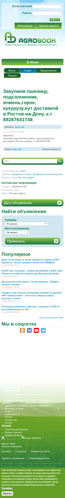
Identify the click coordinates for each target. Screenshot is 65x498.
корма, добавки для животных (20, 356)
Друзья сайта (8, 443)
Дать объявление (18, 203)
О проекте (21, 451)
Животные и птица (14, 408)
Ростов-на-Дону (26, 177)
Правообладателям (39, 458)
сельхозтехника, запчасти (18, 367)
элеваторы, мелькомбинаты (19, 384)
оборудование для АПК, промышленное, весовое (30, 359)
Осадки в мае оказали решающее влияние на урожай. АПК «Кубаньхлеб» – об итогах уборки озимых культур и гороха (32, 295)
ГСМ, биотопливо (14, 353)
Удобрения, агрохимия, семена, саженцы (26, 405)
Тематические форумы (16, 429)
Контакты (6, 451)
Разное (12, 75)
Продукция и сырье (21, 174)
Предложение (48, 70)
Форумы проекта (13, 432)
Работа (8, 417)
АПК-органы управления (17, 348)
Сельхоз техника (13, 397)
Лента (11, 70)
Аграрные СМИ (12, 387)
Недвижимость (12, 414)
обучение (9, 362)
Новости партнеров (12, 446)
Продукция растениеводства (47, 174)
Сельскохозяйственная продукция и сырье (27, 394)
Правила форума (14, 435)
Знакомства (11, 420)
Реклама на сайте (40, 451)
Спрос (28, 70)
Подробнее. (7, 488)
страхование (11, 376)
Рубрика (10, 220)
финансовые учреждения (18, 382)
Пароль (27, 13)
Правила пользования (13, 458)
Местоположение (17, 228)
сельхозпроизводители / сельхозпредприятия (28, 365)
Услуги (8, 411)
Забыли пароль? (49, 26)
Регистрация (25, 26)
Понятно (7, 493)
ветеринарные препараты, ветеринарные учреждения (33, 350)
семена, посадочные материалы (21, 370)
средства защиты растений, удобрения (25, 373)
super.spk (19, 127)
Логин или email (22, 6)
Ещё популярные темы (51, 317)
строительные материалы (18, 379)
